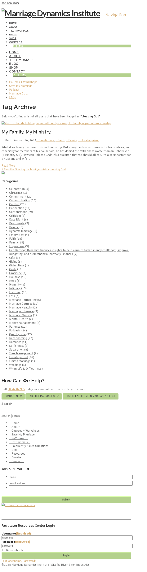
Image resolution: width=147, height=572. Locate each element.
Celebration (17, 189)
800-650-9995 (10, 3)
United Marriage (19, 361)
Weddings (15, 365)
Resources (18, 454)
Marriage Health (20, 307)
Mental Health (18, 319)
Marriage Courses (20, 304)
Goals (12, 269)
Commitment (17, 197)
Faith (61, 140)
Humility (15, 284)
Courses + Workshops (25, 431)
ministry (43, 169)
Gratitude (15, 273)
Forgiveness (16, 246)
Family (72, 140)
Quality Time (17, 334)
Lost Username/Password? (19, 561)
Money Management (22, 323)
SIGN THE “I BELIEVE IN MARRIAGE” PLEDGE (90, 396)
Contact (16, 461)
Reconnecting (18, 338)
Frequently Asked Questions (29, 446)
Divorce (14, 227)
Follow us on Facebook (20, 505)
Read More (9, 166)
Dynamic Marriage (21, 231)
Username (16, 533)
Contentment (18, 212)
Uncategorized (90, 140)
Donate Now (27, 3)
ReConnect (18, 438)
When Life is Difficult (23, 369)
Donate (16, 457)
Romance (15, 342)
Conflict (14, 204)
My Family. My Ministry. (26, 132)
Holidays (14, 277)
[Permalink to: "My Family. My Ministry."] (56, 123)
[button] (113, 15)
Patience (14, 327)
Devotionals (46, 140)
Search (6, 416)
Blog (14, 450)
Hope (12, 281)
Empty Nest (16, 235)
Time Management (21, 353)
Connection (16, 208)
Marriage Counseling (23, 300)
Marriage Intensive (21, 311)
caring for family (27, 169)
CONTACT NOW (13, 396)
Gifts (12, 258)
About (15, 427)
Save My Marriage (23, 434)
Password (16, 542)
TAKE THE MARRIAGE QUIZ (44, 396)
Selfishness (16, 346)
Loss (12, 296)
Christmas (16, 193)
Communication (19, 200)
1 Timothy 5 (9, 169)
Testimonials (19, 442)
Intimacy (14, 288)
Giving (13, 262)
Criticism (15, 216)
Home (15, 423)
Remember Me (15, 550)
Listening (15, 292)
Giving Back (16, 265)
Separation (16, 349)
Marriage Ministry (20, 315)
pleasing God (57, 169)
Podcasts (15, 330)
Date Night (16, 219)
